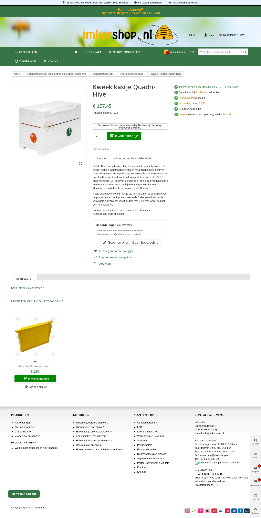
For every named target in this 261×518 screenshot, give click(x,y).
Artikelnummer (101, 112)
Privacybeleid (144, 445)
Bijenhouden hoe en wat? (90, 427)
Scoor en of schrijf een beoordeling (132, 242)
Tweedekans (27, 61)
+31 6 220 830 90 (209, 459)
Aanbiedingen (23, 422)
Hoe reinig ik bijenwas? (89, 445)
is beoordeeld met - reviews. (209, 87)
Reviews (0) (24, 278)
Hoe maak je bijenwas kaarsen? (94, 431)
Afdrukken (104, 263)
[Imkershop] (130, 35)
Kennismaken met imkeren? (91, 436)
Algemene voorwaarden (150, 458)
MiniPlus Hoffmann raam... (35, 366)
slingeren (123, 13)
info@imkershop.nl (213, 433)
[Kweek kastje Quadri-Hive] (80, 164)
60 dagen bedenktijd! (150, 2)
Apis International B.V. (207, 485)
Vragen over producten (27, 436)
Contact (95, 52)
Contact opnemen (147, 422)
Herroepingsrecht (24, 493)
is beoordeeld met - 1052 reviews (97, 2)
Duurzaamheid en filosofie (151, 454)
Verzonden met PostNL (186, 2)
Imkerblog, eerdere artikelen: (92, 422)
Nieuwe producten (126, 52)
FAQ (139, 427)
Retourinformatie (146, 449)
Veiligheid (142, 440)
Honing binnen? (130, 9)
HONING (53, 61)
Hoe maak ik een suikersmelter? (94, 440)
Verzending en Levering (150, 436)
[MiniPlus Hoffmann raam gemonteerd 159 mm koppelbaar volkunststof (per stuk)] (35, 336)
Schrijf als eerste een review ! (27, 288)
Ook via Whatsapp (209, 462)
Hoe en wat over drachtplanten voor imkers (100, 449)
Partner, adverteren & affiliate (153, 463)
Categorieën (28, 52)
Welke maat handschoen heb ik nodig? (36, 448)
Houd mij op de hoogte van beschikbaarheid (124, 158)
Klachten (142, 467)
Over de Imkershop (147, 431)
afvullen (153, 13)
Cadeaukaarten (23, 431)
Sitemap (141, 472)
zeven (137, 13)
